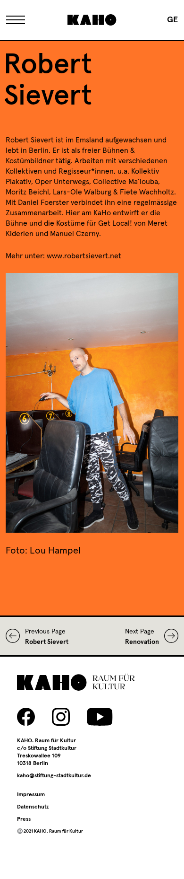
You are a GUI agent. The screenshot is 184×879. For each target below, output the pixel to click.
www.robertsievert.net (84, 256)
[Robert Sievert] (15, 636)
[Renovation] (168, 636)
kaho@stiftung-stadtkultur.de (54, 776)
